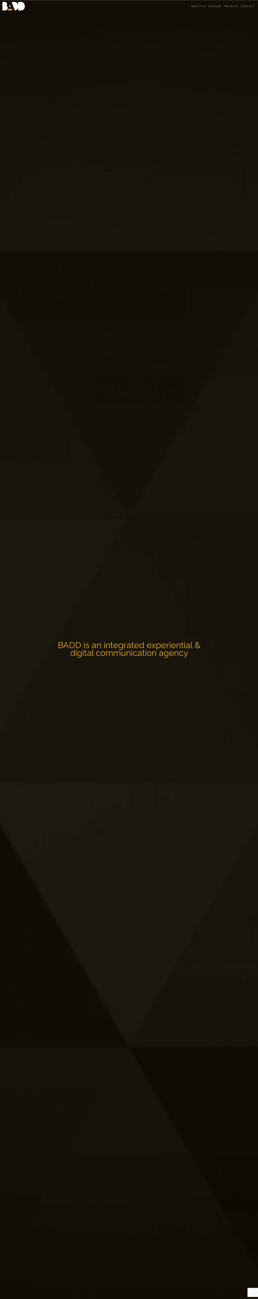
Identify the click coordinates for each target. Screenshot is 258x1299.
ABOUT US (198, 6)
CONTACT (247, 6)
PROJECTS (231, 6)
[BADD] (13, 6)
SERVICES (214, 6)
